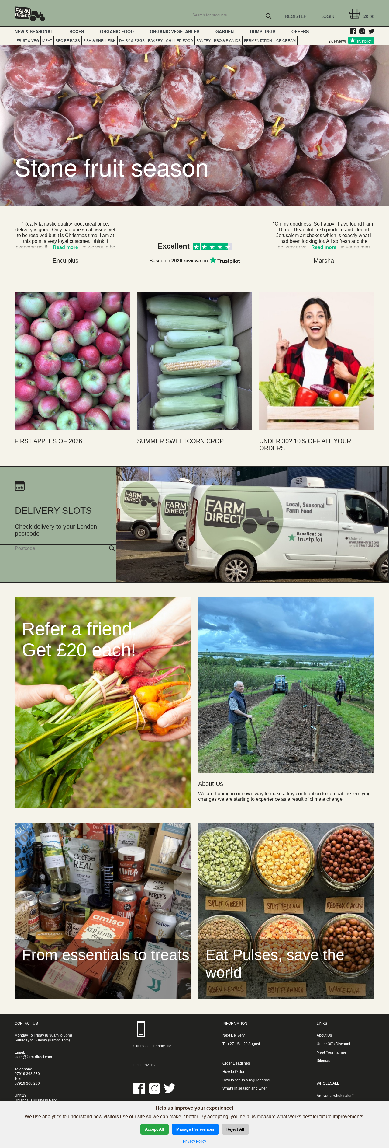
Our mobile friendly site (152, 1046)
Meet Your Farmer (331, 1052)
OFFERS (300, 31)
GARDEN (224, 31)
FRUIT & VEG (27, 40)
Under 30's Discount (333, 1044)
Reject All (235, 1129)
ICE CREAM (285, 40)
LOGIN (327, 16)
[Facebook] (351, 31)
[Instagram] (360, 31)
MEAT (47, 40)
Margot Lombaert (65, 260)
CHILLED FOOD (179, 40)
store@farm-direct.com (33, 1057)
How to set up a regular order (246, 1080)
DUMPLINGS (262, 31)
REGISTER (296, 16)
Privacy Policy (194, 1141)
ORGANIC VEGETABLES (174, 31)
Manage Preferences (195, 1129)
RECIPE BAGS (67, 40)
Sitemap (323, 1061)
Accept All (154, 1129)
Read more (323, 247)
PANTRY (203, 40)
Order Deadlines (236, 1063)
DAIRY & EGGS (132, 40)
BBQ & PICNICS (227, 40)
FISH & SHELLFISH (99, 40)
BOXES (76, 31)
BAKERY (155, 40)
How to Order (233, 1071)
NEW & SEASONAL (34, 31)
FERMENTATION (258, 40)
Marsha (324, 260)
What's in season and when (245, 1088)
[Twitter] (369, 31)
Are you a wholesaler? (335, 1096)
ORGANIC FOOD (117, 31)
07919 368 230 (27, 1074)
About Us (324, 1035)
